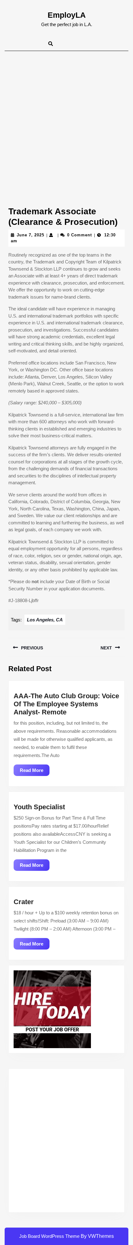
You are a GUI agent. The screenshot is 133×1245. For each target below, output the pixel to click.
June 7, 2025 (30, 235)
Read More (34, 771)
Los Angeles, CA (45, 619)
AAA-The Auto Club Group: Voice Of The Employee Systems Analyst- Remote (66, 704)
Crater (24, 902)
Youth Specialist (39, 807)
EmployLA (67, 15)
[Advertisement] (66, 121)
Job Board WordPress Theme (49, 1236)
